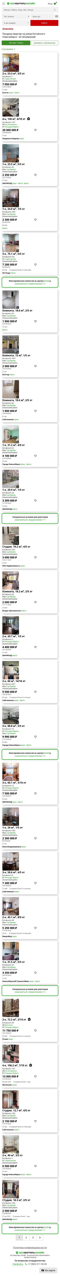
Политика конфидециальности (30, 1247)
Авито (16, 92)
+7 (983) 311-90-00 (37, 1264)
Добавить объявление (44, 43)
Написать (18, 1264)
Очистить (8, 28)
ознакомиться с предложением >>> (30, 283)
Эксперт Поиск (16, 42)
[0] (55, 3)
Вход (50, 3)
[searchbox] (13, 23)
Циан (11, 92)
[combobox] (16, 23)
